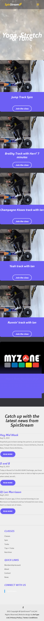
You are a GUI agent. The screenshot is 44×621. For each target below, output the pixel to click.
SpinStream (11, 591)
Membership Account (12, 565)
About (6, 569)
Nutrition (8, 552)
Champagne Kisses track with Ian (22, 210)
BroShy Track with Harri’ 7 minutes (22, 155)
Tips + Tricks (9, 548)
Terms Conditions (30, 617)
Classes (7, 536)
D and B (5, 463)
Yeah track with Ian (22, 266)
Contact (7, 573)
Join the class (22, 108)
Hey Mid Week (9, 435)
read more (8, 454)
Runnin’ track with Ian (22, 322)
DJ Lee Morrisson (10, 492)
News (6, 577)
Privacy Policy (16, 617)
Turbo (6, 544)
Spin (6, 540)
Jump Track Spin (22, 97)
